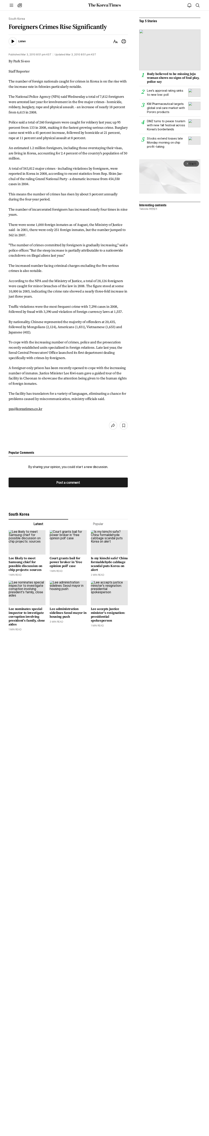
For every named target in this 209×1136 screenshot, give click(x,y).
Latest (38, 524)
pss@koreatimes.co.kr (25, 408)
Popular (98, 524)
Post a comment (68, 482)
